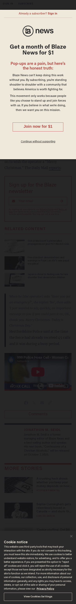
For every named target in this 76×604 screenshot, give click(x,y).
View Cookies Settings (38, 596)
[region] (38, 567)
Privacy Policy (45, 589)
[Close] (71, 536)
